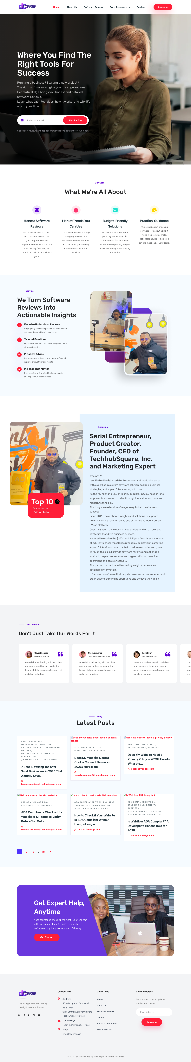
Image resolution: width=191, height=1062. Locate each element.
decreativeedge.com (142, 769)
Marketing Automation (36, 744)
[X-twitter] (34, 1015)
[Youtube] (39, 1015)
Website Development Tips (91, 808)
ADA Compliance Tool (88, 747)
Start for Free (75, 120)
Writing (26, 750)
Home (56, 7)
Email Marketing (31, 741)
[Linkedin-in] (29, 1015)
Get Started (46, 937)
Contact (141, 7)
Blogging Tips (83, 751)
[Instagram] (19, 1015)
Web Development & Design (93, 805)
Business (100, 751)
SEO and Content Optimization (41, 747)
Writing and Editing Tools (40, 760)
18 (43, 851)
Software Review (93, 7)
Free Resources (118, 7)
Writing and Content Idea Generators (37, 755)
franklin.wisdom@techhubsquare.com (41, 784)
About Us (72, 7)
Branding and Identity (142, 805)
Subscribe (163, 7)
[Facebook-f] (24, 1015)
